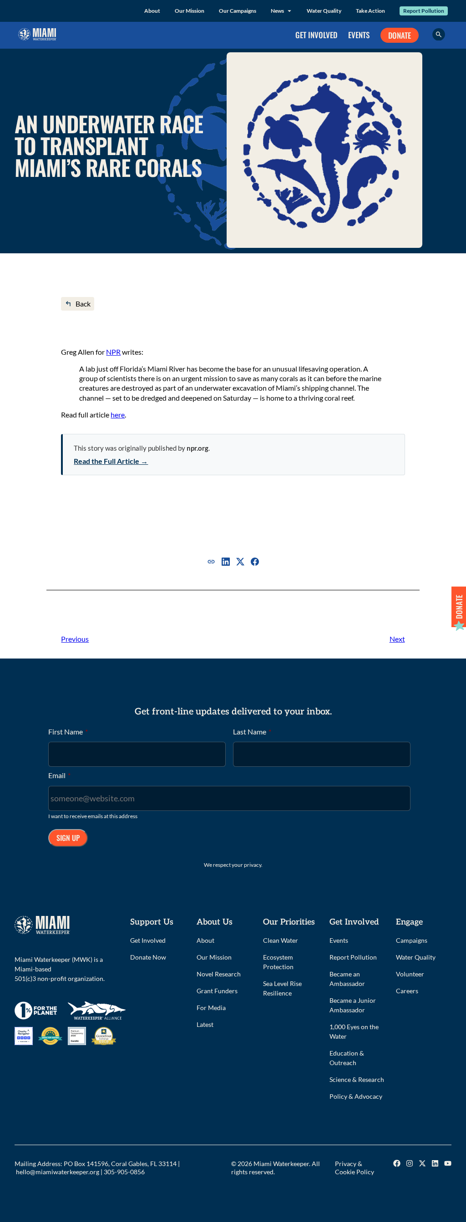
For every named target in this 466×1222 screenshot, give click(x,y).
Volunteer (410, 974)
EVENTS (359, 34)
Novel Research (219, 974)
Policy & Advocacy (355, 1096)
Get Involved (148, 940)
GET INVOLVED (316, 34)
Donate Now (148, 957)
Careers (407, 991)
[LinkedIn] (225, 561)
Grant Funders (217, 991)
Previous (75, 638)
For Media (211, 1007)
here (118, 414)
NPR (113, 351)
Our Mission (189, 10)
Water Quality (324, 10)
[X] (240, 561)
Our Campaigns (237, 10)
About (152, 10)
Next (397, 638)
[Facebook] (254, 561)
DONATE (399, 35)
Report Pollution (423, 10)
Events (338, 940)
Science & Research (356, 1079)
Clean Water (280, 940)
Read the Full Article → (111, 461)
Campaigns (411, 940)
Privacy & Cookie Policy (354, 1168)
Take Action (370, 10)
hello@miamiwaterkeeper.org (57, 1172)
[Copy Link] (211, 561)
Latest (205, 1024)
